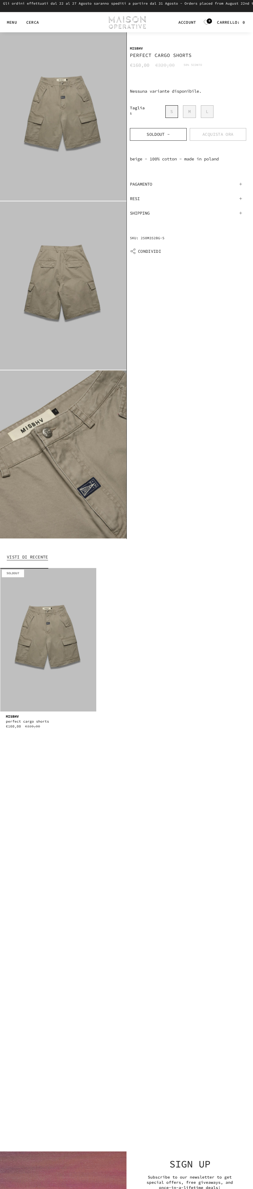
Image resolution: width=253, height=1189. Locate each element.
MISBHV (136, 48)
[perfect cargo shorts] (48, 639)
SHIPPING (140, 213)
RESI (135, 198)
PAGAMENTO (141, 184)
